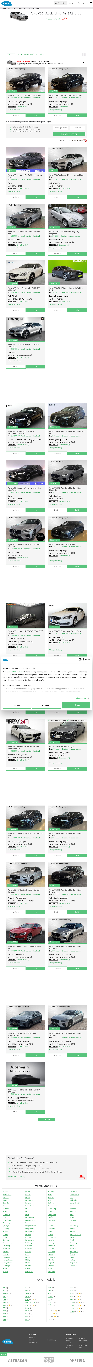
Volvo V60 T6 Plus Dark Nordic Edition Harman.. (65, 834)
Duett (27, 1308)
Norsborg (51, 1192)
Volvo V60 (19, 8)
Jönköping (28, 1192)
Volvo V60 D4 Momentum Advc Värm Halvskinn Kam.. (23, 747)
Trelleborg (51, 1271)
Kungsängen (29, 1231)
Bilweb (4, 8)
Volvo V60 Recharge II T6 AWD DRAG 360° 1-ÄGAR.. (25, 632)
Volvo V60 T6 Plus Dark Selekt (62, 544)
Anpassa (45, 705)
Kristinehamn (30, 1220)
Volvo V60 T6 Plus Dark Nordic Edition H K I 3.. (67, 432)
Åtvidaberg (74, 1251)
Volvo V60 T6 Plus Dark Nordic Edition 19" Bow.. (25, 834)
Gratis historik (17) (23, 960)
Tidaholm (51, 1260)
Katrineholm (29, 1206)
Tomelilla (51, 1266)
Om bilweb (82, 1338)
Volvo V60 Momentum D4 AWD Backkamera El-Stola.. (21, 432)
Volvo (13, 8)
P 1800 (50, 1296)
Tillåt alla (76, 705)
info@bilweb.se (33, 1342)
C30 (27, 1299)
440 (4, 1308)
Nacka (27, 1268)
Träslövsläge (74, 1194)
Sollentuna (51, 1229)
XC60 (72, 1305)
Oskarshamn (52, 1206)
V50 (71, 1291)
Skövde (50, 1226)
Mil (41, 54)
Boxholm (6, 1203)
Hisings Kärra (7, 1263)
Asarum (6, 1197)
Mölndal (28, 1266)
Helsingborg (7, 1257)
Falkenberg (7, 1220)
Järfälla (5, 1271)
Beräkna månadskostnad (30, 98)
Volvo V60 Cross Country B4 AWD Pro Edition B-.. (23, 345)
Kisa (26, 1211)
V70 (71, 1297)
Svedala (50, 1254)
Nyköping (51, 1197)
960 (26, 1291)
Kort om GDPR (83, 1345)
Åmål (72, 1246)
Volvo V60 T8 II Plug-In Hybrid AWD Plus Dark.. (66, 289)
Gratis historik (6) (64, 301)
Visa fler (46, 1119)
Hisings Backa (8, 1260)
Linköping (28, 1248)
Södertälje (51, 1257)
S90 (49, 1319)
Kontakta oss (69, 1338)
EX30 (27, 1317)
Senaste (17, 54)
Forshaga (6, 1229)
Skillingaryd (52, 1214)
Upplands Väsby (75, 1203)
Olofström (51, 1203)
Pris (36, 54)
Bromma (6, 1209)
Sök (9, 8)
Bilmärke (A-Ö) (29, 54)
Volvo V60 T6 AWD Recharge (61, 746)
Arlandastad (7, 1194)
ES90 (27, 1314)
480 (4, 1311)
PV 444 (50, 1302)
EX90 (49, 1291)
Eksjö (5, 1211)
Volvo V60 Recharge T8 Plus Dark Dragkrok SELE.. (22, 1034)
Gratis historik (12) (64, 107)
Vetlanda (73, 1220)
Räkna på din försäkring (16, 1176)
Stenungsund (52, 1243)
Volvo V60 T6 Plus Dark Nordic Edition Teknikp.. (65, 1034)
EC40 (27, 1311)
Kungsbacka (29, 1229)
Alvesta (5, 1192)
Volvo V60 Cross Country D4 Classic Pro (24, 95)
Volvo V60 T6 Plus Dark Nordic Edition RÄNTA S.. (65, 947)
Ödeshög (73, 1266)
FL (48, 1293)
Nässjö (50, 1200)
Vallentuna (73, 1206)
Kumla (27, 1223)
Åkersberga (74, 1243)
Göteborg (6, 1246)
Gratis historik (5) (22, 1103)
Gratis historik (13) (23, 445)
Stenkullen (51, 1240)
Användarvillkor (83, 1343)
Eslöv (5, 1217)
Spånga (50, 1234)
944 (26, 1288)
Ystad (72, 1240)
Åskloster (73, 1248)
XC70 (72, 1308)
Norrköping (29, 1271)
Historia (68, 1348)
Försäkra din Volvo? (53, 19)
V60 (71, 1294)
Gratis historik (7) (22, 245)
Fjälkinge (6, 1226)
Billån (80, 1348)
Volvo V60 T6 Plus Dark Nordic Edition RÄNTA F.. (24, 232)
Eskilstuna (6, 1214)
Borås (5, 1200)
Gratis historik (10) (23, 188)
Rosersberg (52, 1209)
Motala (27, 1263)
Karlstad (28, 1203)
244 (4, 1299)
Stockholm (51, 1246)
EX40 (27, 1319)
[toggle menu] (91, 3)
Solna (50, 1231)
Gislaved (6, 1240)
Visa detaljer (81, 698)
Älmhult (72, 1254)
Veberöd (73, 1211)
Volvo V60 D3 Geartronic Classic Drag (65, 631)
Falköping (6, 1223)
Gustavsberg (7, 1243)
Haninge (6, 1254)
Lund (27, 1254)
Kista (27, 1214)
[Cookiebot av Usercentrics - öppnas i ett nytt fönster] (80, 660)
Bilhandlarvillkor (83, 1340)
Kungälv (28, 1234)
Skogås (50, 1217)
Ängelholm (73, 1263)
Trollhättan (73, 1192)
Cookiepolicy (69, 1343)
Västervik (73, 1231)
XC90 (72, 1311)
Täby (71, 1197)
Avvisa (17, 705)
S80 (49, 1317)
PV (49, 1299)
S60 (49, 1311)
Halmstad (6, 1248)
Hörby (5, 1268)
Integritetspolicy (70, 1345)
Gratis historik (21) (64, 245)
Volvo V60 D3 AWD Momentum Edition (65, 95)
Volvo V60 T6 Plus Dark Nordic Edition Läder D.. (65, 489)
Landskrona (29, 1240)
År (44, 54)
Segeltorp (51, 1211)
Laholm (28, 1237)
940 (4, 1319)
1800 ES (6, 1293)
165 (4, 1291)
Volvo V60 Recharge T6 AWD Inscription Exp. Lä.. (25, 176)
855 (4, 1316)
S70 (49, 1314)
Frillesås (6, 1231)
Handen (6, 1251)
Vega (71, 1214)
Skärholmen (52, 1223)
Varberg (73, 1209)
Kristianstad (29, 1217)
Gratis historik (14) (23, 107)
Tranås (50, 1268)
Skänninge (51, 1220)
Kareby (27, 1197)
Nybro (50, 1194)
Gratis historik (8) (22, 501)
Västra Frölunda (75, 1234)
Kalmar (28, 1194)
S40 (49, 1308)
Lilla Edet (28, 1246)
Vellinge (72, 1217)
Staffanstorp (52, 1237)
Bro (4, 1206)
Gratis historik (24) (23, 301)
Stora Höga (51, 1248)
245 (4, 1302)
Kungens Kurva (30, 1226)
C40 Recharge (30, 1302)
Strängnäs (51, 1251)
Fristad (5, 1234)
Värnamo (73, 1229)
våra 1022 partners (16, 672)
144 (4, 1288)
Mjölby (27, 1260)
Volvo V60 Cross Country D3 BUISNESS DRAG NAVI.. (24, 289)
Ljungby (28, 1251)
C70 (27, 1305)
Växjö (72, 1237)
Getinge (6, 1237)
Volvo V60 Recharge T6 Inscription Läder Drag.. (66, 176)
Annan (27, 1296)
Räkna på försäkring (14, 110)
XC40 (72, 1302)
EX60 (49, 1288)
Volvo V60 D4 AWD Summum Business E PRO (24, 947)
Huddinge (6, 1266)
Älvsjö (72, 1257)
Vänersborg (74, 1226)
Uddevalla (73, 1200)
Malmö (27, 1257)
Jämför (14, 115)
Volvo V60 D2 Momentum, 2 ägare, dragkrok (64, 232)
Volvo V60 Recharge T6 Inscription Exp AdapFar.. (24, 489)
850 (4, 1314)
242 (4, 1296)
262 (4, 1305)
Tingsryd (51, 1263)
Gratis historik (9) (64, 445)
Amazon (28, 1293)
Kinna (27, 1209)
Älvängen (73, 1260)
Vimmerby (73, 1223)
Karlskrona (29, 1200)
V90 (71, 1300)
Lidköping (28, 1243)
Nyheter (68, 1340)
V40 (71, 1288)
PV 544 (50, 1305)
